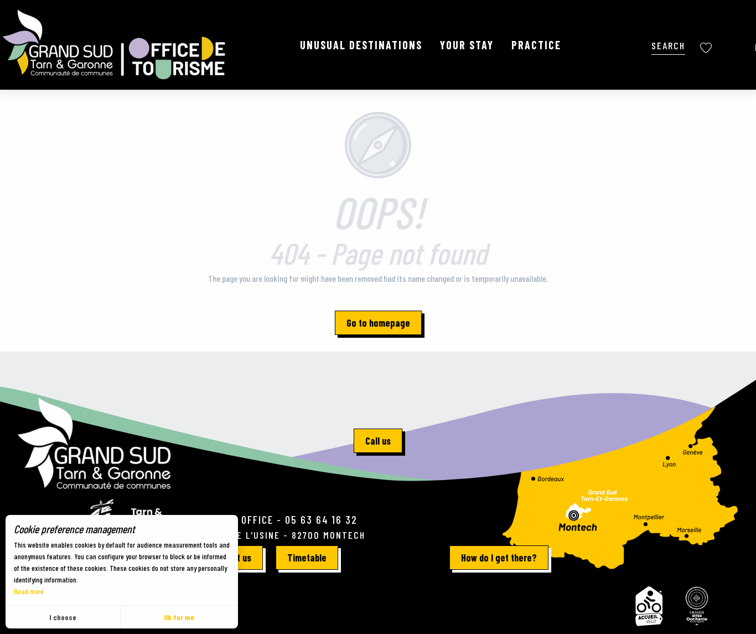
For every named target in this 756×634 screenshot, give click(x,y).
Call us (378, 441)
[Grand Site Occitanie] (697, 606)
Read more (29, 591)
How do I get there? (499, 557)
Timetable (307, 557)
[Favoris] (707, 48)
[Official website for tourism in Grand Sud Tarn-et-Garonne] (115, 45)
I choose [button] (62, 617)
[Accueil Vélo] (648, 606)
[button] (668, 44)
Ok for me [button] (179, 617)
